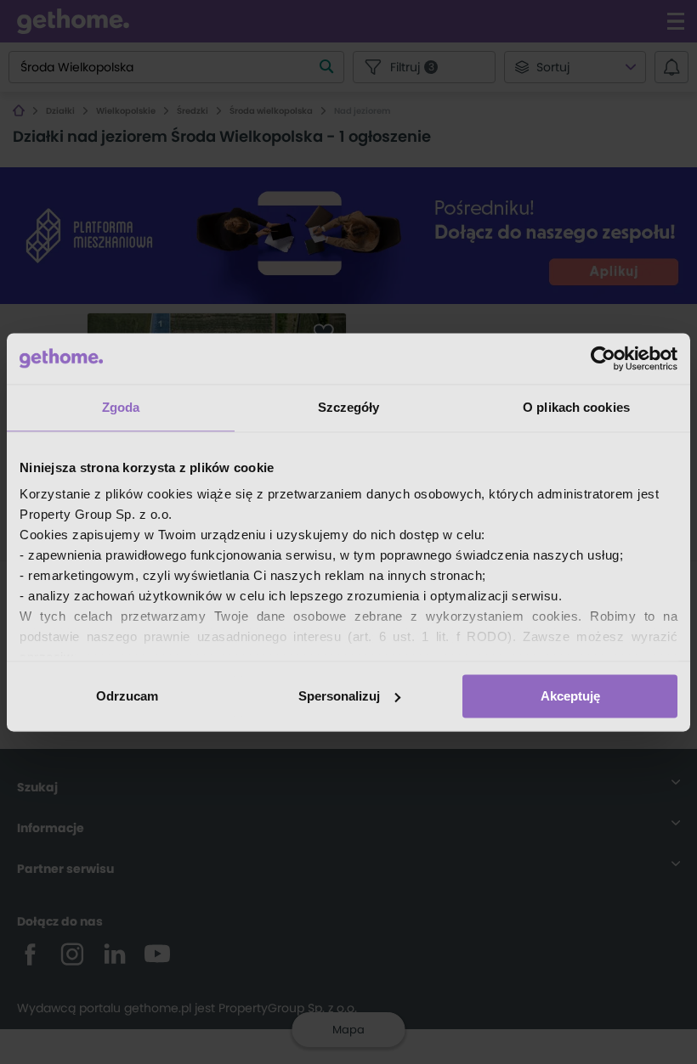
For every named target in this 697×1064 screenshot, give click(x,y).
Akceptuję (570, 696)
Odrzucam (127, 696)
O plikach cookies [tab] (576, 407)
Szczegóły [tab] (349, 407)
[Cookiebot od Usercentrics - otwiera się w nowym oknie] (603, 358)
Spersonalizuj (339, 696)
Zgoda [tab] (121, 407)
